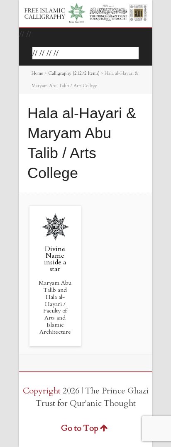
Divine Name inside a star (55, 259)
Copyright (42, 390)
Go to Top (79, 428)
